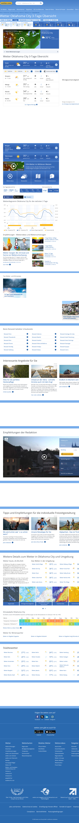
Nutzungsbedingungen (55, 812)
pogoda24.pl (8, 778)
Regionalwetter (59, 755)
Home (1, 12)
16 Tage (37, 20)
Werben (7, 760)
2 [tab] (45, 608)
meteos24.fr (8, 773)
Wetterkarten (27, 743)
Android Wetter (42, 751)
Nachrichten (58, 746)
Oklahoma (21, 12)
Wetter (8, 743)
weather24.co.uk (9, 780)
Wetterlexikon (58, 762)
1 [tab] (43, 608)
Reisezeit (47, 20)
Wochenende (23, 20)
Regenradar (25, 746)
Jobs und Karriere (15, 807)
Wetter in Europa (59, 758)
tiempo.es (8, 771)
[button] (31, 64)
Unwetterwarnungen (10, 751)
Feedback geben (54, 39)
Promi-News (58, 765)
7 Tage (31, 20)
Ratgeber (75, 743)
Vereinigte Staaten (14, 12)
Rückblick (54, 20)
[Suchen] (40, 3)
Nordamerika (6, 12)
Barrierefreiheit (41, 812)
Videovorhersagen (10, 746)
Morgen (9, 20)
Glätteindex (74, 749)
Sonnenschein (25, 753)
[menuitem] (3, 9)
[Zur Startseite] (6, 3)
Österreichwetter (59, 753)
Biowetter (74, 746)
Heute (2, 20)
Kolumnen (8, 749)
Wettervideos (60, 743)
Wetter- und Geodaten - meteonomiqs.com (11, 768)
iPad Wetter (41, 749)
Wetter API (8, 765)
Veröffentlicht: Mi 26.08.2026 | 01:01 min (12, 262)
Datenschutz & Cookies (29, 807)
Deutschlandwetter (60, 749)
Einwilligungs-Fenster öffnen (48, 807)
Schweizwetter (59, 751)
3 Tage (15, 20)
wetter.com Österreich (11, 758)
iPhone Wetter (42, 746)
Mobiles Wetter (44, 743)
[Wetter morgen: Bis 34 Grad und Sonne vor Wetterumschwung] (16, 244)
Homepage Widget (10, 762)
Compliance (31, 812)
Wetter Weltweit (59, 760)
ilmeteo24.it (8, 776)
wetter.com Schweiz (10, 755)
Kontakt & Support (65, 807)
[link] (3, 9)
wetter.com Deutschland (11, 753)
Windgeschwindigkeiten (28, 749)
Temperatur (25, 751)
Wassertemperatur (27, 755)
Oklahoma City (28, 12)
